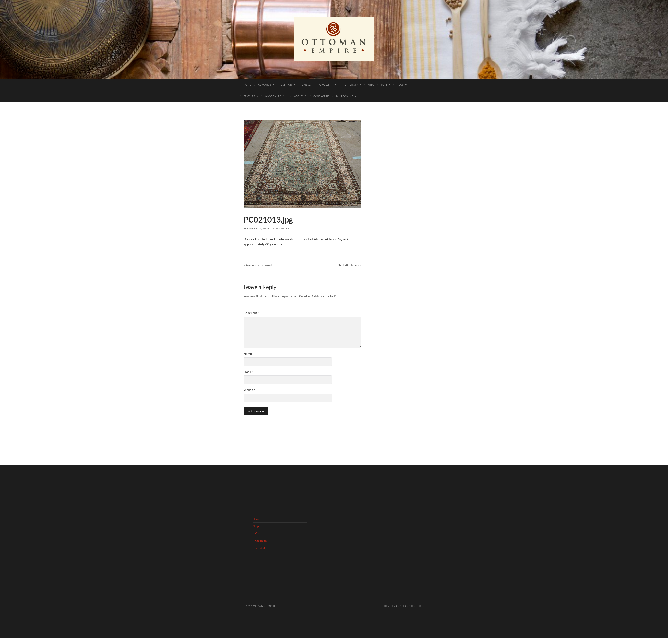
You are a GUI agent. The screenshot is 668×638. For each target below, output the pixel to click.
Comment (251, 313)
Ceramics (264, 84)
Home (247, 84)
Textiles (249, 96)
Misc (371, 84)
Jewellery (326, 84)
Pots (384, 84)
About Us (300, 96)
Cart (258, 533)
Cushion (286, 84)
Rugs (400, 84)
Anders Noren (406, 606)
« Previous (258, 265)
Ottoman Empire (264, 606)
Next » (349, 265)
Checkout (261, 540)
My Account (344, 96)
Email (248, 372)
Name (248, 354)
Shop (256, 526)
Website (249, 390)
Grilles (307, 84)
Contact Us (321, 96)
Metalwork (350, 84)
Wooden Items (275, 96)
